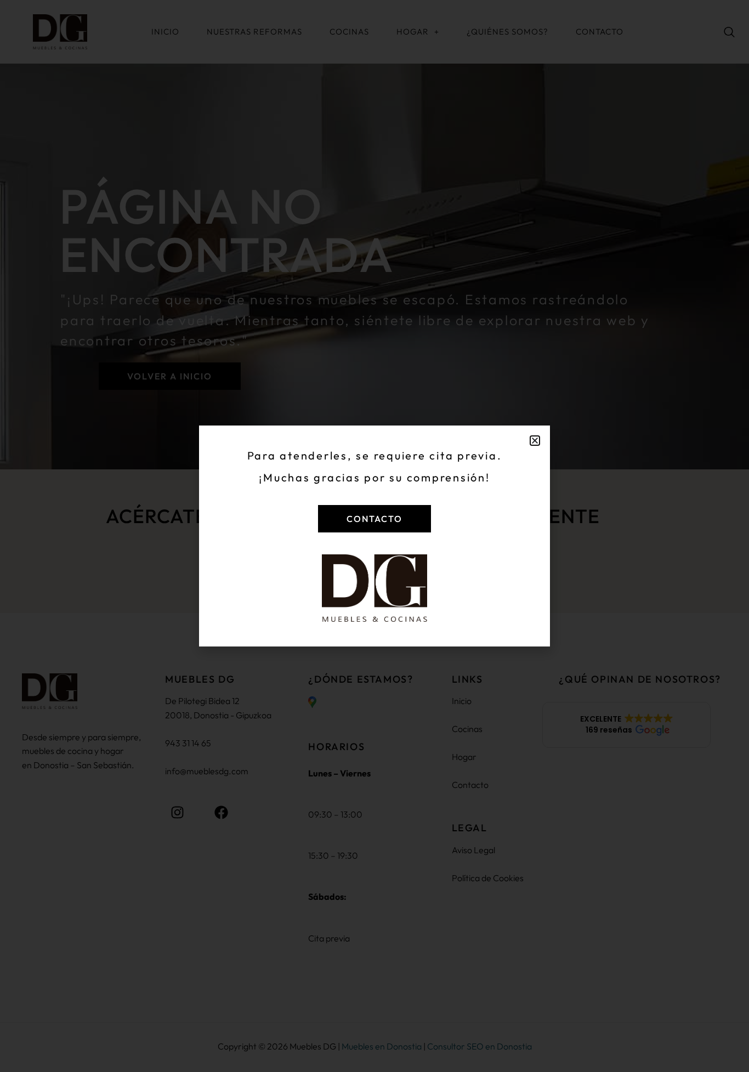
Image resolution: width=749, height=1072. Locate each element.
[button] (535, 440)
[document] (374, 536)
